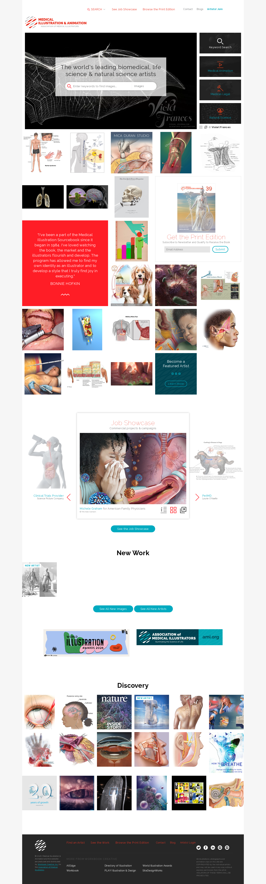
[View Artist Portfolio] (38, 162)
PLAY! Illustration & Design (120, 870)
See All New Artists (154, 608)
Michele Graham (176, 325)
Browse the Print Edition (159, 9)
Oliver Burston (87, 325)
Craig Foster (176, 149)
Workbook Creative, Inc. (48, 864)
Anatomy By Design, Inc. (42, 149)
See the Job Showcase (133, 528)
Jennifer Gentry (220, 281)
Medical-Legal (220, 94)
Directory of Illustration (118, 865)
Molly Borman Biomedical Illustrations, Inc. (189, 708)
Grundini (189, 787)
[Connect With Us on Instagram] (220, 848)
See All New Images (113, 608)
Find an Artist (75, 842)
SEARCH (96, 9)
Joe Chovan (220, 325)
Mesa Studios (77, 744)
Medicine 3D (114, 744)
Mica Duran (131, 149)
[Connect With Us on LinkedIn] (213, 848)
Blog (172, 842)
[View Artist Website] (47, 162)
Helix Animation (131, 370)
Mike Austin (43, 370)
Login (188, 842)
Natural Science (220, 117)
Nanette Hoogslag (226, 744)
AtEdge (70, 865)
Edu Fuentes (39, 787)
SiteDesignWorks (153, 870)
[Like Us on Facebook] (206, 848)
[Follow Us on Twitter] (198, 848)
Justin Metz (131, 193)
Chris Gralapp (189, 744)
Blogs (200, 9)
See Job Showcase (124, 9)
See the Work (100, 842)
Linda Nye (39, 744)
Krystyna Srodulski (39, 707)
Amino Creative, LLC (87, 370)
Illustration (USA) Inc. (176, 152)
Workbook (72, 870)
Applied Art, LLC (43, 325)
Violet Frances (221, 127)
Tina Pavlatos (87, 149)
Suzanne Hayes (131, 325)
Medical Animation (220, 70)
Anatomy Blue (42, 193)
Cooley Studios (220, 149)
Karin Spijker (226, 787)
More (176, 383)
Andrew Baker (131, 237)
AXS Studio (87, 193)
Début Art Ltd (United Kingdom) (131, 196)
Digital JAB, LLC (76, 787)
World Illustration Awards (157, 865)
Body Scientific (131, 281)
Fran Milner (77, 707)
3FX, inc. (175, 281)
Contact (188, 9)
